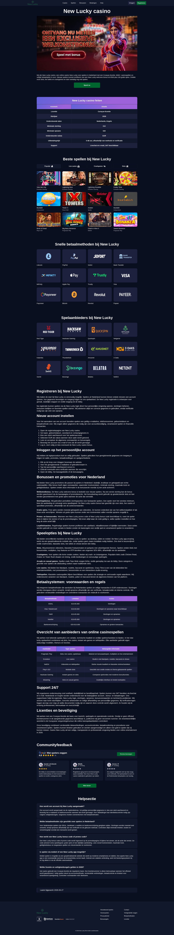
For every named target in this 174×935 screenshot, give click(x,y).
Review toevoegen (126, 754)
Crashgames (98, 166)
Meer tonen (87, 785)
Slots (124, 166)
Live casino (73, 166)
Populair (47, 166)
